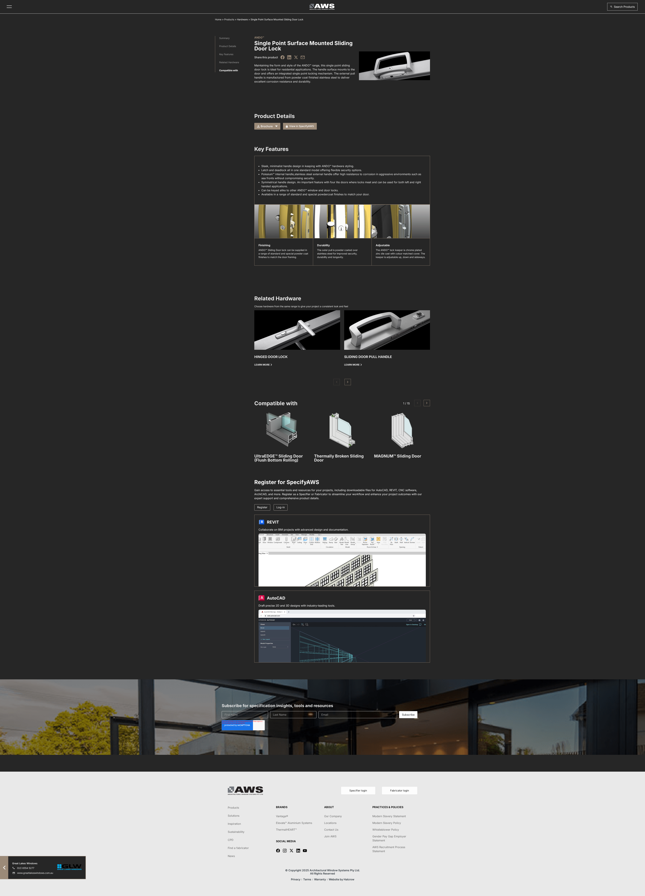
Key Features (226, 54)
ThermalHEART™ (286, 829)
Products (229, 19)
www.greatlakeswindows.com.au (35, 872)
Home (218, 19)
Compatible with (228, 70)
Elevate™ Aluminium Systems (294, 823)
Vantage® (282, 816)
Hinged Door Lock (271, 357)
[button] (622, 7)
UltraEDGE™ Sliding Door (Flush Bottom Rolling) (278, 458)
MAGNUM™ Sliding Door (397, 456)
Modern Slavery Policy (386, 823)
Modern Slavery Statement (389, 816)
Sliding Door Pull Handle (368, 357)
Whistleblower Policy (385, 829)
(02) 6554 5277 (25, 868)
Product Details (227, 46)
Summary (224, 38)
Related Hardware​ (229, 62)
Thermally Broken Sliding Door (339, 458)
